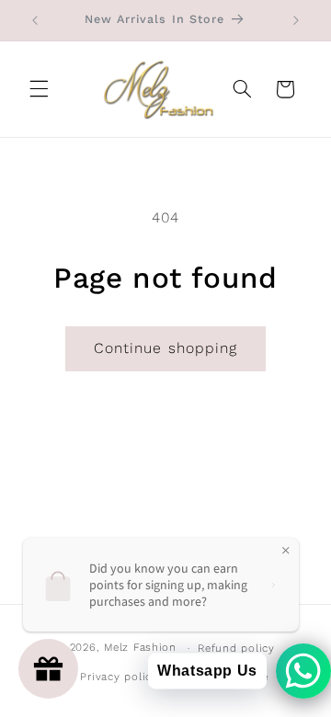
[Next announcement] (296, 20)
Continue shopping (165, 348)
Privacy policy (118, 676)
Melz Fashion (140, 648)
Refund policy (236, 648)
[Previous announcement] (35, 20)
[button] (38, 89)
